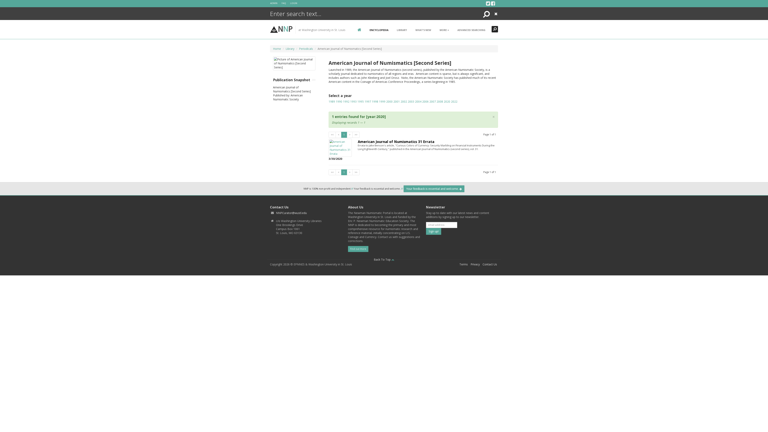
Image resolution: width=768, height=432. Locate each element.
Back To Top (382, 259)
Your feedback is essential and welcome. (432, 189)
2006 (425, 101)
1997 (368, 101)
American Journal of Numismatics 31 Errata (396, 141)
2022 (454, 101)
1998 (375, 101)
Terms (463, 264)
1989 (332, 101)
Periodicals (306, 49)
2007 (432, 101)
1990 (339, 101)
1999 (382, 101)
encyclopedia (379, 30)
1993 (353, 101)
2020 (447, 101)
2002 (404, 101)
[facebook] (493, 3)
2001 (396, 101)
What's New (423, 30)
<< (332, 134)
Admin (273, 3)
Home (277, 49)
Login (293, 3)
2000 (389, 101)
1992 (346, 101)
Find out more (358, 249)
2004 (418, 101)
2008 (440, 101)
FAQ (284, 3)
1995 (360, 101)
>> (356, 134)
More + (444, 30)
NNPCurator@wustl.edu (291, 213)
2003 (411, 101)
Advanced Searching (471, 30)
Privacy (475, 264)
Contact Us (490, 264)
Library (402, 30)
